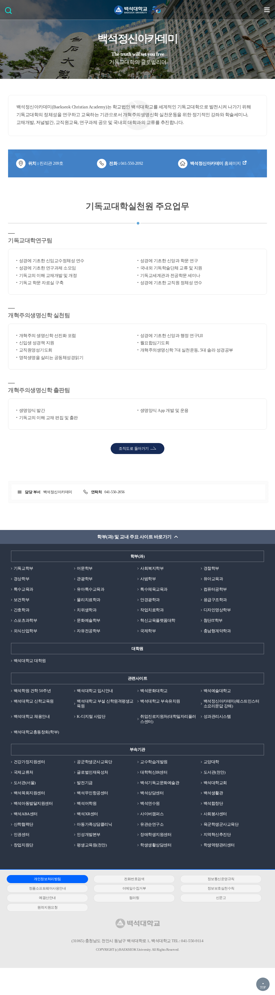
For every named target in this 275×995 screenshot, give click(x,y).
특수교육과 (23, 589)
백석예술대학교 (217, 691)
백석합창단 (213, 803)
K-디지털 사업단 (91, 716)
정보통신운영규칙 (221, 879)
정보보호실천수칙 (221, 888)
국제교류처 (23, 772)
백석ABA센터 (26, 814)
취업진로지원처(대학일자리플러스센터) (168, 719)
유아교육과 (213, 579)
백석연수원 (150, 803)
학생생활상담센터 (155, 845)
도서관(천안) (215, 772)
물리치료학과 (88, 600)
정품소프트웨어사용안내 (47, 888)
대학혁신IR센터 (153, 772)
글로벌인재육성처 (92, 772)
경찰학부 (211, 568)
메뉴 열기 (267, 10)
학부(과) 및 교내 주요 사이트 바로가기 (134, 536)
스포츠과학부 (25, 620)
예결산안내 (47, 898)
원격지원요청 (47, 907)
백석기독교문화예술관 (159, 783)
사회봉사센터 (215, 814)
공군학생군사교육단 (94, 762)
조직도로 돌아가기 (134, 449)
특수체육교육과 (154, 589)
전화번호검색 (134, 879)
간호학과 (21, 610)
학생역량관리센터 (219, 845)
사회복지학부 (152, 568)
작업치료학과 (152, 610)
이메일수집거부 (134, 888)
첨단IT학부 (213, 620)
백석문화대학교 (154, 691)
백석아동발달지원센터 (33, 803)
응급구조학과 (215, 600)
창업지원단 (23, 845)
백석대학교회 (215, 783)
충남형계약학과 (217, 631)
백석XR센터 (87, 814)
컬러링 (134, 898)
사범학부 (148, 579)
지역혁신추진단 (217, 834)
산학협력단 (23, 824)
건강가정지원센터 (29, 762)
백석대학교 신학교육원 (34, 701)
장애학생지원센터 (155, 834)
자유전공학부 (88, 631)
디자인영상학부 (217, 610)
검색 (10, 12)
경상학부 (21, 579)
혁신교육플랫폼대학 (157, 620)
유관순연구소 (152, 824)
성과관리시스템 (217, 716)
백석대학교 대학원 (30, 661)
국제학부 (148, 631)
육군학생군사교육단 (221, 824)
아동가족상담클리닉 (94, 824)
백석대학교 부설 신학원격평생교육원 (105, 703)
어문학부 (84, 568)
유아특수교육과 (90, 589)
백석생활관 (213, 793)
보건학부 (21, 600)
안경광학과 (150, 600)
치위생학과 (86, 610)
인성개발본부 (88, 834)
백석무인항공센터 (92, 793)
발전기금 (84, 783)
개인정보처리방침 (47, 879)
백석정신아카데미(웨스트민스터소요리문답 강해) (231, 703)
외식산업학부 (25, 631)
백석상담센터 (152, 793)
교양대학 (211, 762)
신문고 (221, 898)
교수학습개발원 (154, 762)
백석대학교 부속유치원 (160, 701)
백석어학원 (86, 803)
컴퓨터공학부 (215, 589)
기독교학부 (23, 568)
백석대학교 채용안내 (32, 716)
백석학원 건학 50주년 (32, 691)
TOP (263, 987)
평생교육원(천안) (92, 845)
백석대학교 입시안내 (95, 691)
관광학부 (84, 579)
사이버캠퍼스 (152, 814)
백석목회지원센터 (29, 793)
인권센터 (21, 834)
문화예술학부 (88, 620)
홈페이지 (215, 163)
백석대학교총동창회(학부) (36, 732)
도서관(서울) (25, 783)
